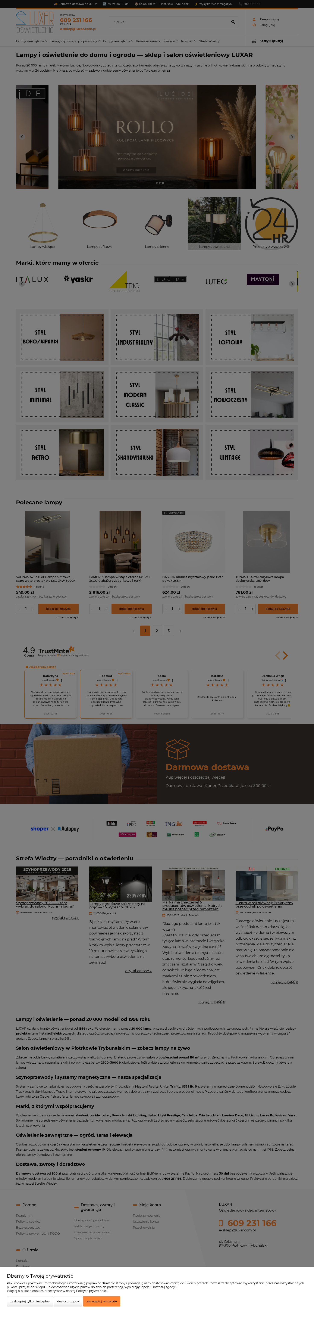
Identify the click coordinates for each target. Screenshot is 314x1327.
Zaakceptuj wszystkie (102, 1301)
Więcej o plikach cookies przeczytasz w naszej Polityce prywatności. (57, 1291)
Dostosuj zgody (68, 1301)
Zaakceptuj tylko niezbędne (30, 1301)
